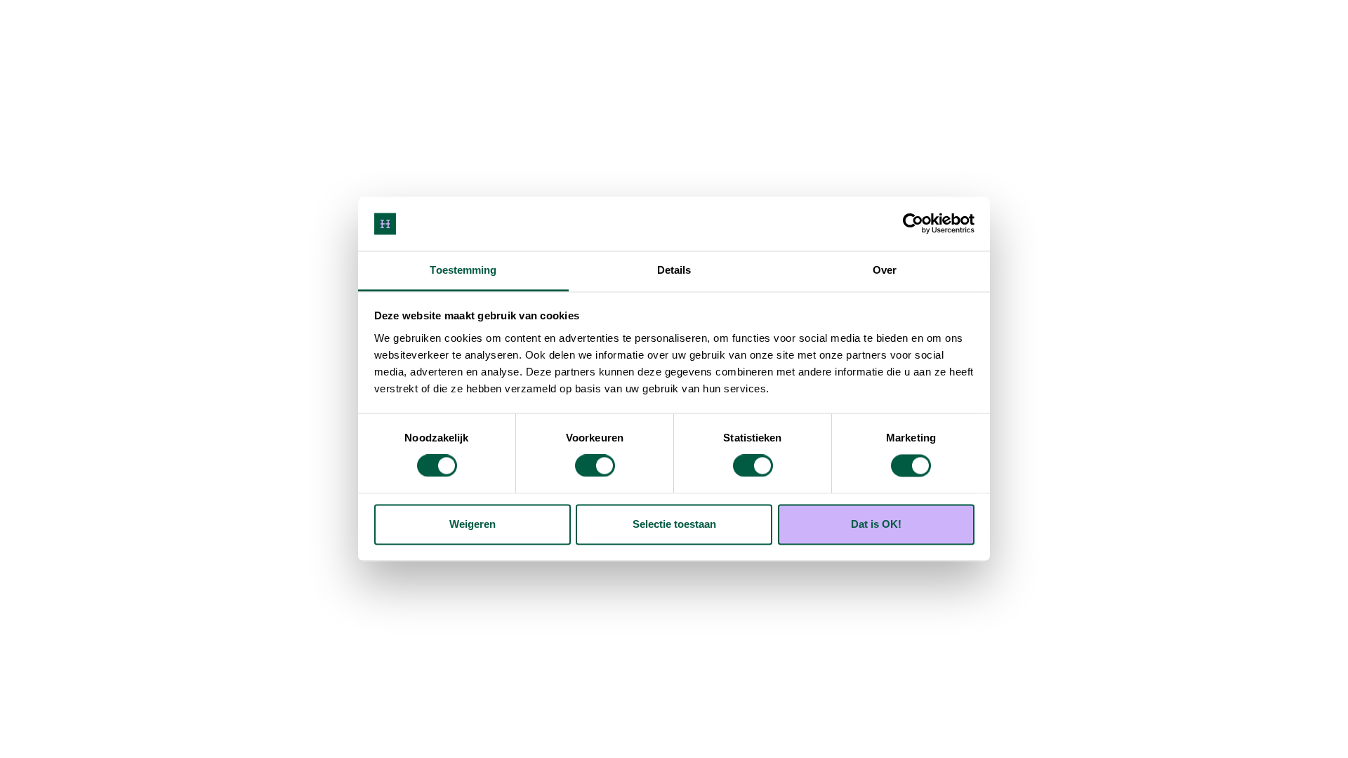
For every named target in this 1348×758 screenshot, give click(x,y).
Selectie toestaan (674, 524)
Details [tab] (674, 270)
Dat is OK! (876, 524)
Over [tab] (885, 270)
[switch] (595, 466)
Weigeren (472, 524)
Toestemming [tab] (463, 270)
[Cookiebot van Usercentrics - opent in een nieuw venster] (913, 223)
